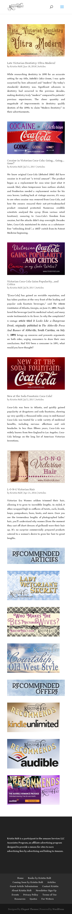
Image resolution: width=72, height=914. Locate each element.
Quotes (33, 899)
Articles (42, 66)
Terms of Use (49, 894)
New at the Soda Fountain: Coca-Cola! (29, 396)
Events (15, 894)
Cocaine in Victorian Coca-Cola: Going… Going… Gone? (35, 162)
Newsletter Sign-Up (46, 890)
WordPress (58, 909)
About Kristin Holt (21, 890)
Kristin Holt (16, 66)
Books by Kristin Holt (39, 878)
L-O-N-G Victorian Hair (21, 489)
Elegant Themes (29, 909)
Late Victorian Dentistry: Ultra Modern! (31, 63)
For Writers (47, 899)
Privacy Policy (30, 894)
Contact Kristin (50, 886)
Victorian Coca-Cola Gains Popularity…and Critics (33, 283)
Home (20, 878)
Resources (20, 899)
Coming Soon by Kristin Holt (28, 882)
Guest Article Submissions (24, 886)
